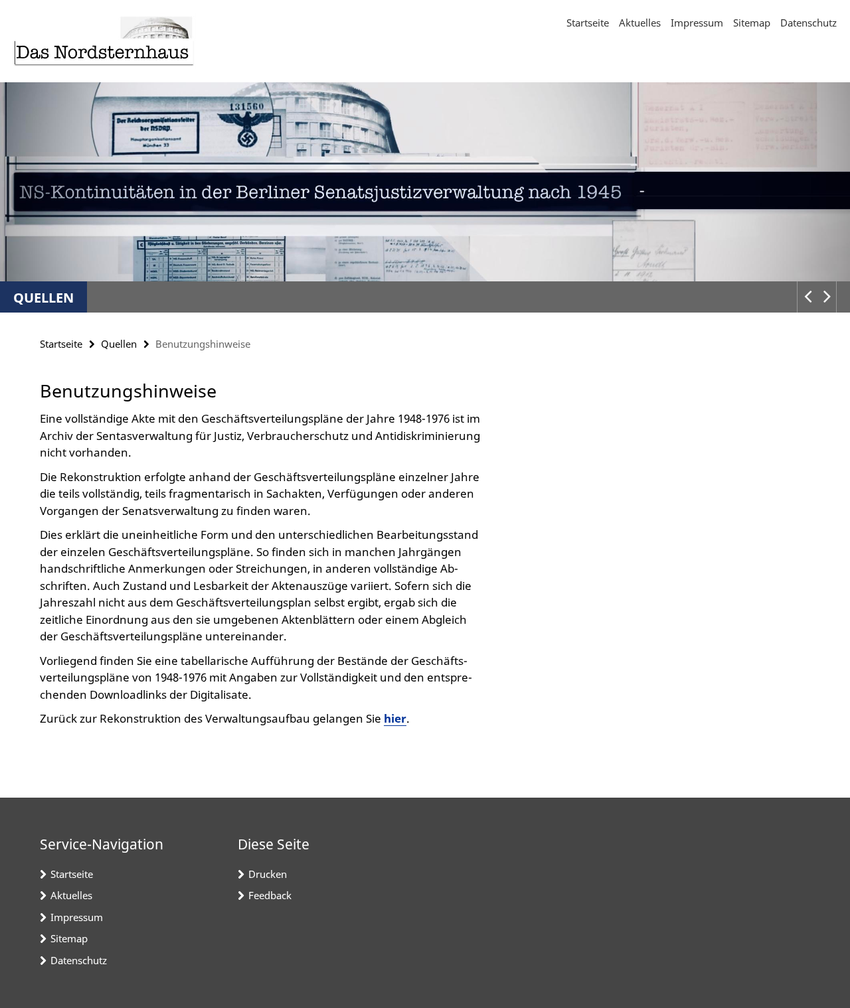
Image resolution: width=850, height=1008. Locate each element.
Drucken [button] (267, 874)
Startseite (587, 22)
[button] (807, 297)
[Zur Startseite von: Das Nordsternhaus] (104, 41)
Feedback (270, 895)
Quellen (43, 298)
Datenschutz (808, 22)
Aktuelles (640, 22)
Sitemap (751, 22)
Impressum (697, 22)
